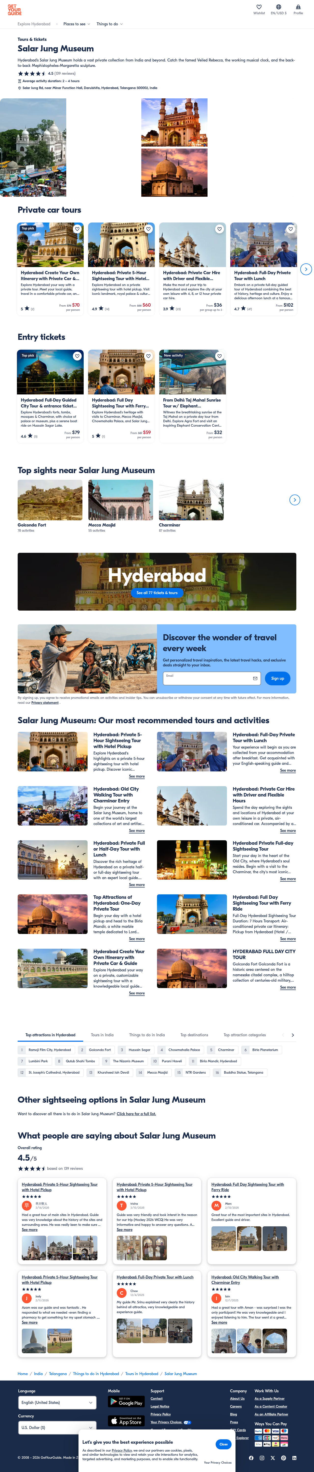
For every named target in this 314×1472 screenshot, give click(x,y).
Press (234, 1422)
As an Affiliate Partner (271, 1414)
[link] (50, 506)
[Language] (279, 7)
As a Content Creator (271, 1406)
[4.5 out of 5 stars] (32, 73)
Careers (236, 1406)
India (38, 1374)
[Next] (306, 269)
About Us (237, 1399)
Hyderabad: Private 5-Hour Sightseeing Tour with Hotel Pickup (60, 1187)
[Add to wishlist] (77, 229)
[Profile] (298, 7)
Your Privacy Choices (167, 1422)
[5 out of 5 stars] (62, 1197)
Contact (157, 1399)
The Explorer (239, 1438)
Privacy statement (45, 703)
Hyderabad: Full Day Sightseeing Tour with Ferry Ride (247, 1187)
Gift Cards (238, 1430)
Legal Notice (160, 1406)
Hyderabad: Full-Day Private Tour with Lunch (155, 1277)
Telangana (58, 1374)
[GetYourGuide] (15, 10)
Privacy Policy (161, 1414)
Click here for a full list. (136, 1114)
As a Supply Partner (270, 1399)
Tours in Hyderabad (141, 1374)
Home (23, 1374)
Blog (233, 1414)
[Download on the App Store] (126, 1421)
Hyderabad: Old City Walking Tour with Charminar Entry (245, 1280)
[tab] (50, 1035)
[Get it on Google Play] (126, 1402)
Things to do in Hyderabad (96, 1374)
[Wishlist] (259, 7)
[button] (50, 506)
